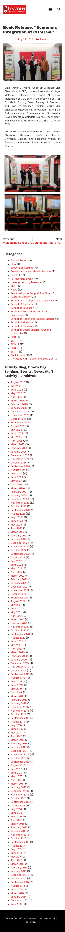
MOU (14, 285)
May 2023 (16, 524)
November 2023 (20, 502)
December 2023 (20, 499)
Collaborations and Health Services (31, 271)
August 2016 (18, 805)
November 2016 (20, 794)
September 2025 (20, 422)
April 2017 (16, 780)
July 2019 (16, 681)
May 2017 (16, 776)
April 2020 (17, 648)
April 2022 (16, 572)
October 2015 (18, 838)
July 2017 (16, 769)
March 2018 (17, 739)
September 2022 (20, 553)
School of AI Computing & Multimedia (32, 300)
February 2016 (19, 827)
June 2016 (17, 812)
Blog (13, 264)
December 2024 (20, 455)
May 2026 (16, 393)
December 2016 (20, 790)
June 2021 (17, 608)
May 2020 (16, 645)
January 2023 (19, 539)
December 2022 (20, 542)
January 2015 (18, 871)
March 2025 (17, 444)
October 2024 (19, 462)
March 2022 (17, 575)
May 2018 (16, 732)
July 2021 (16, 604)
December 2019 (20, 663)
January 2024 (19, 495)
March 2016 (17, 823)
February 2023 (19, 535)
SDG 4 (14, 351)
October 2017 (18, 758)
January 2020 (19, 659)
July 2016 (16, 809)
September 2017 (20, 761)
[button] (50, 9)
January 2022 (19, 582)
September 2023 (20, 510)
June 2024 (17, 477)
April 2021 (16, 615)
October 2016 (18, 798)
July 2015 (16, 849)
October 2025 (18, 418)
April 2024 (17, 484)
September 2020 (20, 634)
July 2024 (16, 473)
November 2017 (20, 754)
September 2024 (20, 466)
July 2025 (16, 429)
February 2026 (19, 404)
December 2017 (20, 750)
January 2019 (18, 703)
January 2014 (19, 896)
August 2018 (18, 721)
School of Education (22, 307)
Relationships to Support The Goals (31, 293)
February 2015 (19, 867)
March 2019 (17, 696)
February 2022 (19, 579)
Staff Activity (18, 355)
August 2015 (18, 845)
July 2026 (16, 385)
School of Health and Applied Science (32, 318)
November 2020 (20, 626)
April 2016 (16, 820)
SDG (13, 337)
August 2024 (18, 469)
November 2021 (20, 590)
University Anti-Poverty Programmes (32, 358)
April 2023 (16, 528)
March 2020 (18, 652)
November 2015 (20, 834)
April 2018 (16, 736)
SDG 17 (15, 344)
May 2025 (16, 437)
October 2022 (18, 550)
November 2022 (20, 546)
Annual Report (19, 260)
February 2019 (19, 699)
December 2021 (20, 586)
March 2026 (18, 400)
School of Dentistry (22, 304)
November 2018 (20, 710)
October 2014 (18, 878)
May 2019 (16, 688)
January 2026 (19, 407)
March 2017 (17, 783)
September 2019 (20, 674)
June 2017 (17, 772)
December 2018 (20, 707)
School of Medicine (22, 322)
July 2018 (16, 725)
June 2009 (17, 904)
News (14, 289)
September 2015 (20, 842)
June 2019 (17, 685)
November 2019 (20, 666)
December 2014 (20, 874)
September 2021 (20, 597)
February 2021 (19, 623)
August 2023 (18, 513)
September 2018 (20, 717)
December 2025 (20, 411)
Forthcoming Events (22, 278)
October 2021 (18, 593)
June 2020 (17, 641)
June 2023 (17, 520)
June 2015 (17, 852)
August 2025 (18, 426)
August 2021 (18, 601)
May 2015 (16, 856)
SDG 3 (14, 347)
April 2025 (16, 440)
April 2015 (16, 860)
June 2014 (17, 889)
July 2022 (16, 561)
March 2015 (17, 863)
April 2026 (17, 396)
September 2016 (20, 801)
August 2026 (18, 382)
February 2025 (19, 448)
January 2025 (19, 451)
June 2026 (17, 389)
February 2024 (19, 491)
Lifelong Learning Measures (26, 282)
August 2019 (18, 677)
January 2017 (18, 787)
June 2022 (17, 564)
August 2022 (18, 557)
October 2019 (18, 670)
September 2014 (20, 882)
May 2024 (16, 480)
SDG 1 (14, 340)
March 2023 (17, 531)
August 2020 (18, 637)
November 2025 (20, 415)
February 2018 (19, 743)
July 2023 (16, 517)
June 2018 (17, 728)
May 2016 (16, 816)
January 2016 (18, 831)
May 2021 (16, 612)
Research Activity (21, 296)
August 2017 (18, 765)
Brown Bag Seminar (22, 267)
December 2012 (20, 900)
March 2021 (17, 619)
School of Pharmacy (22, 326)
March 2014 (17, 893)
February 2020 (19, 655)
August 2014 (18, 885)
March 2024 (18, 488)
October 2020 (18, 630)
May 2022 (16, 568)
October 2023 (18, 506)
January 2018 (18, 747)
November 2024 (20, 458)
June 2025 (17, 433)
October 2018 (18, 714)
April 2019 (16, 692)
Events (44, 39)
